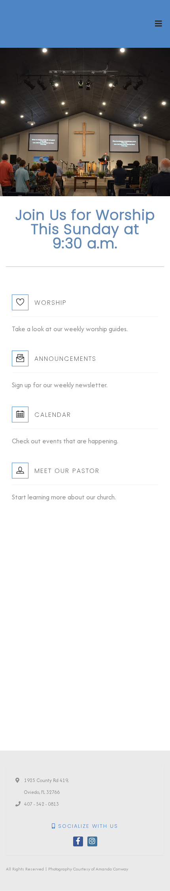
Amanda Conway (112, 869)
